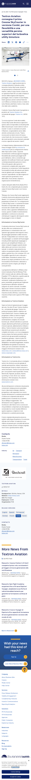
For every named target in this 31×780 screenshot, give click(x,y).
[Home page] (9, 4)
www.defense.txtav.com (20, 351)
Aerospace (16, 453)
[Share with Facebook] (16, 42)
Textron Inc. (19, 114)
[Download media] (28, 71)
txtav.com (5, 445)
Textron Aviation (7, 83)
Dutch (24, 516)
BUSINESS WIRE (19, 81)
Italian (18, 516)
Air (13, 451)
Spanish (11, 512)
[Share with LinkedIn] (8, 42)
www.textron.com (7, 382)
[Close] (28, 760)
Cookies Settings (15, 771)
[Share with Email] (20, 42)
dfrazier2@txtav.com (8, 443)
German (5, 516)
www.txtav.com (6, 351)
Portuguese (20, 512)
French (12, 516)
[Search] (23, 4)
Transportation (17, 459)
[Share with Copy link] (23, 42)
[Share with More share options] (27, 42)
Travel (25, 459)
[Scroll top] (25, 670)
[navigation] (27, 4)
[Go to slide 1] (15, 76)
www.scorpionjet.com (9, 353)
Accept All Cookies (15, 776)
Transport (19, 451)
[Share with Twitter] (12, 42)
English (4, 512)
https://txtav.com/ (14, 495)
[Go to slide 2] (17, 76)
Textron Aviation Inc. (15, 112)
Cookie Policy (15, 767)
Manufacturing (17, 456)
